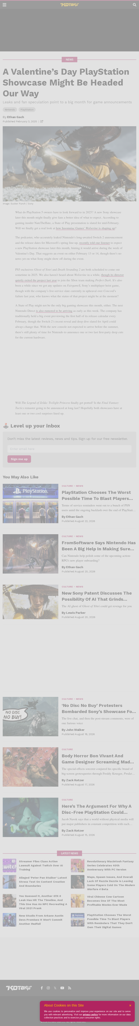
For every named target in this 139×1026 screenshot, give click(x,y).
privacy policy (90, 1014)
